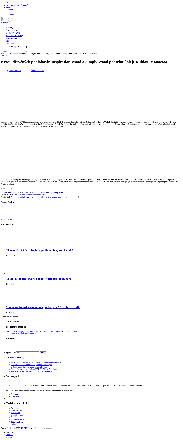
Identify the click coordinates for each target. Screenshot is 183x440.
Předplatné (10, 3)
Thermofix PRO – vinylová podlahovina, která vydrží (40, 250)
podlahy (49, 192)
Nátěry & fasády (17, 410)
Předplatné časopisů (20, 46)
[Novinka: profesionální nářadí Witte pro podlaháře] (19, 273)
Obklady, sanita (13, 32)
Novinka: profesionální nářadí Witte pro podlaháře (38, 278)
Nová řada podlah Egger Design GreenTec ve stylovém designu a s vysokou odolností (45, 197)
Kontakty (9, 10)
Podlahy (9, 27)
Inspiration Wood (38, 192)
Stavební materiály (14, 35)
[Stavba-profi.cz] (8, 18)
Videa (8, 41)
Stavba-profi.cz (15, 71)
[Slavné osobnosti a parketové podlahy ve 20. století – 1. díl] (19, 302)
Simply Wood (58, 192)
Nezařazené (15, 413)
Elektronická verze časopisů (17, 5)
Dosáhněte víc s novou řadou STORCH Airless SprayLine (34, 369)
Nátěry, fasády (13, 30)
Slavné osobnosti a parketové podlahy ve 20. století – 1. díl (43, 307)
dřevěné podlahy (7, 192)
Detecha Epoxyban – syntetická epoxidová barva (30, 367)
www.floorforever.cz (9, 188)
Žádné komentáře (37, 71)
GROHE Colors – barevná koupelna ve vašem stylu (31, 365)
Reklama (9, 7)
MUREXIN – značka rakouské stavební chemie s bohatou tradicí (36, 362)
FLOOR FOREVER (23, 192)
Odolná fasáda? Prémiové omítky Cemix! (30, 195)
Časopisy (10, 43)
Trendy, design (13, 38)
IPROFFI (24, 428)
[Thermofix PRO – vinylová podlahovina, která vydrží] (19, 245)
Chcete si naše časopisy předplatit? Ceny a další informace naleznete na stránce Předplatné (41, 331)
